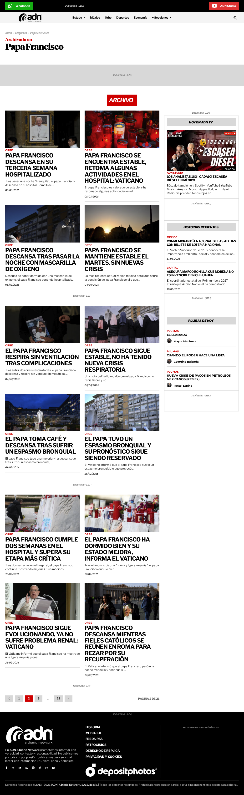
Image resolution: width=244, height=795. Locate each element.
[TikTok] (40, 768)
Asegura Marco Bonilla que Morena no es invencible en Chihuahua (200, 273)
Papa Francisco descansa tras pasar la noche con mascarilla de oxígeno (42, 260)
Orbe (9, 150)
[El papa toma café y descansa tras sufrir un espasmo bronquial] (42, 412)
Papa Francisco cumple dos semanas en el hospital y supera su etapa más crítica (41, 549)
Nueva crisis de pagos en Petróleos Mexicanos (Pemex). (199, 377)
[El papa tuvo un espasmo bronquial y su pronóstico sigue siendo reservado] (122, 412)
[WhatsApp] (46, 768)
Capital (172, 267)
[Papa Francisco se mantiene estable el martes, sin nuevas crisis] (122, 224)
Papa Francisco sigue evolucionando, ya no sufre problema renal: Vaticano (41, 637)
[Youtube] (53, 768)
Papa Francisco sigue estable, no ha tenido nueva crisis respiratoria (118, 360)
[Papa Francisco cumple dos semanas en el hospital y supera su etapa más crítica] (42, 513)
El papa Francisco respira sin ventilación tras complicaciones (42, 357)
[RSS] (26, 768)
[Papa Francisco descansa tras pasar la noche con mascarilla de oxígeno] (42, 224)
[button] (213, 17)
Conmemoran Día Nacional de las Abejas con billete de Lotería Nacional (201, 243)
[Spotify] (33, 768)
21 (58, 698)
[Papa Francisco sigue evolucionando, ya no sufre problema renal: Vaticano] (42, 601)
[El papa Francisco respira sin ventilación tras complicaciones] (42, 324)
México (172, 237)
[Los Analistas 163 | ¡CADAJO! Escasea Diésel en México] (201, 151)
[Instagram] (13, 768)
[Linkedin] (20, 768)
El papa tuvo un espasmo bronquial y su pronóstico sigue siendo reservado (118, 448)
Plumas (173, 331)
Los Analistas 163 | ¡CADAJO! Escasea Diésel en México (197, 178)
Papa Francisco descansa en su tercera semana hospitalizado (31, 165)
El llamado (177, 335)
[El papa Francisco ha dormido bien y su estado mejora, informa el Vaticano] (122, 513)
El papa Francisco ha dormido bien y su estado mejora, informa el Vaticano (117, 549)
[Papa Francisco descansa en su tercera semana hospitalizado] (42, 129)
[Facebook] (6, 768)
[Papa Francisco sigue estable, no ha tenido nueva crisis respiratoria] (122, 324)
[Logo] (31, 17)
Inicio (8, 33)
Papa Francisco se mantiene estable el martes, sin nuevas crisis (116, 260)
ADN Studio (175, 172)
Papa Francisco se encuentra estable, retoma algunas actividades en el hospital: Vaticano (115, 168)
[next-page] (68, 698)
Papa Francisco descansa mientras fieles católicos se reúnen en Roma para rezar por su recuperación (118, 643)
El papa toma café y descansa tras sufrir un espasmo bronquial (40, 445)
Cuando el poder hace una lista (196, 355)
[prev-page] (9, 698)
